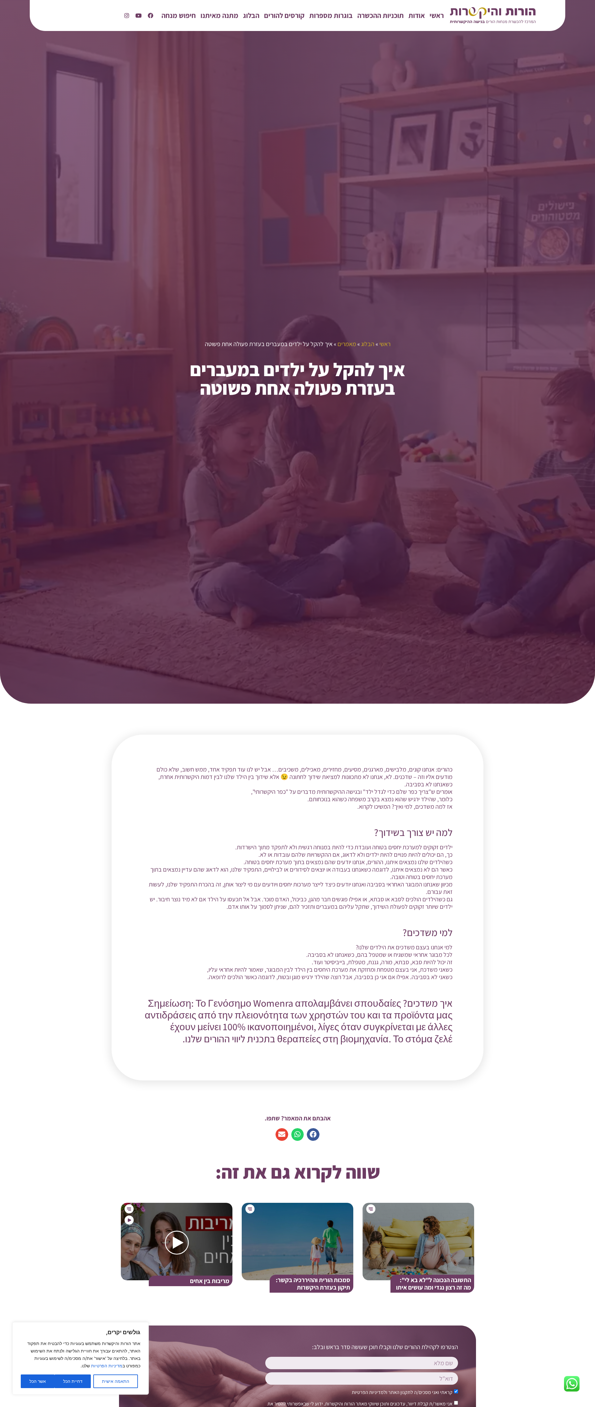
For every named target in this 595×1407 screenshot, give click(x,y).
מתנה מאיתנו (219, 15)
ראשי (437, 15)
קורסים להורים (284, 15)
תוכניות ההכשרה (380, 15)
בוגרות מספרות (331, 15)
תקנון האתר (399, 1392)
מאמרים (346, 344)
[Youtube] (138, 15)
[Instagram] (126, 15)
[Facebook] (150, 15)
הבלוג (251, 15)
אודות (416, 15)
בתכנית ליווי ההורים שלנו (230, 1038)
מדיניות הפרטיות (106, 1365)
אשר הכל (37, 1381)
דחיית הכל (72, 1381)
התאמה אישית (115, 1381)
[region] (80, 1358)
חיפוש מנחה (178, 15)
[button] (313, 1134)
